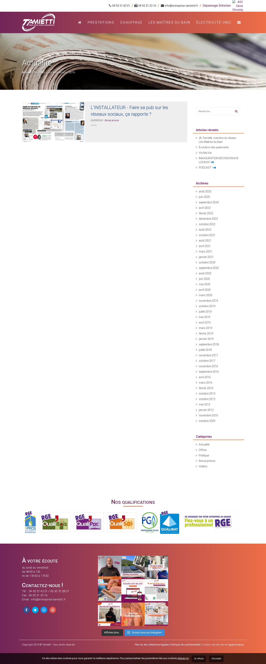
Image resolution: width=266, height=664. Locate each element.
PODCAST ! (206, 167)
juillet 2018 (205, 349)
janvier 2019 (206, 338)
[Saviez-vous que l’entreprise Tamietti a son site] (133, 591)
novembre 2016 (208, 366)
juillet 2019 (205, 311)
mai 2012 (204, 404)
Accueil (26, 72)
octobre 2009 (207, 420)
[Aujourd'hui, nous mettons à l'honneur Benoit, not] (109, 567)
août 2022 (205, 229)
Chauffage (131, 22)
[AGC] (238, 6)
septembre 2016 (209, 371)
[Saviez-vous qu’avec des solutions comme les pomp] (133, 567)
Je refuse (199, 658)
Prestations (101, 22)
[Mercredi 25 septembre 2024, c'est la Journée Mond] (156, 614)
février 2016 (206, 388)
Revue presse (112, 120)
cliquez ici (183, 658)
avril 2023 (205, 207)
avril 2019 (205, 322)
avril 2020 (205, 289)
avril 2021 (205, 246)
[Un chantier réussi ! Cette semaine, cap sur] (156, 567)
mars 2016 (205, 382)
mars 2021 (205, 251)
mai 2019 (204, 317)
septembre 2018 (209, 344)
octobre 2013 (207, 393)
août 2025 (205, 191)
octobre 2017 (207, 360)
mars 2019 (205, 328)
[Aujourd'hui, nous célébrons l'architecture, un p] (109, 614)
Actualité (204, 444)
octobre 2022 (207, 224)
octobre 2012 (207, 399)
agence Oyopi (236, 644)
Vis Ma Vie (205, 152)
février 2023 (206, 213)
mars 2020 (205, 295)
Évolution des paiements (214, 147)
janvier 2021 (206, 257)
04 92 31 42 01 (121, 5)
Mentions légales (159, 644)
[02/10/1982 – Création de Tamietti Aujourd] (133, 614)
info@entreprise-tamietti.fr (181, 5)
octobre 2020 (207, 262)
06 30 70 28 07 (59, 591)
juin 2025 (204, 196)
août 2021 (205, 240)
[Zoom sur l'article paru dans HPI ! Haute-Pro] (156, 591)
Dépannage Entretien (217, 5)
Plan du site (141, 644)
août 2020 (205, 273)
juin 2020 (204, 278)
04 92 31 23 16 (147, 5)
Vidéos (203, 466)
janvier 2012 (206, 410)
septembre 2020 (209, 267)
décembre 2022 (208, 218)
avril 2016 (205, 377)
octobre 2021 (207, 235)
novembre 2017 (208, 355)
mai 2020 (204, 284)
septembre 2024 (209, 202)
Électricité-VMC (213, 22)
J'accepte (216, 658)
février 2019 (206, 333)
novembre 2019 (208, 300)
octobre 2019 (207, 306)
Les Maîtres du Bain (169, 22)
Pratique (204, 455)
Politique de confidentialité (185, 644)
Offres (203, 450)
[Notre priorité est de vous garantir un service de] (109, 591)
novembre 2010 (208, 415)
